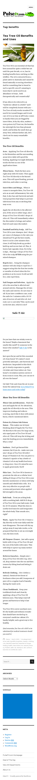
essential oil (22, 643)
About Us (6, 770)
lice (22, 645)
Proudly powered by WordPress (20, 776)
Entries (9, 740)
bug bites (19, 641)
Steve (8, 639)
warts (20, 649)
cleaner (25, 641)
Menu (31, 7)
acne (4, 641)
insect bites (16, 645)
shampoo (20, 647)
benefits (13, 641)
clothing (31, 641)
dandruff (9, 643)
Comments (11, 743)
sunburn (29, 647)
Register (8, 735)
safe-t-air (13, 647)
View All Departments (11, 765)
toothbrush (14, 649)
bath (8, 641)
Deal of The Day (9, 760)
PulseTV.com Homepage (12, 755)
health (10, 645)
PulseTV (7, 647)
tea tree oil (6, 649)
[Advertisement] (18, 706)
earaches (15, 643)
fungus (29, 643)
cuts (4, 643)
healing (5, 645)
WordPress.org (11, 746)
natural (26, 645)
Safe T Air (23, 348)
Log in (7, 737)
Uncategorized (26, 639)
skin (25, 647)
